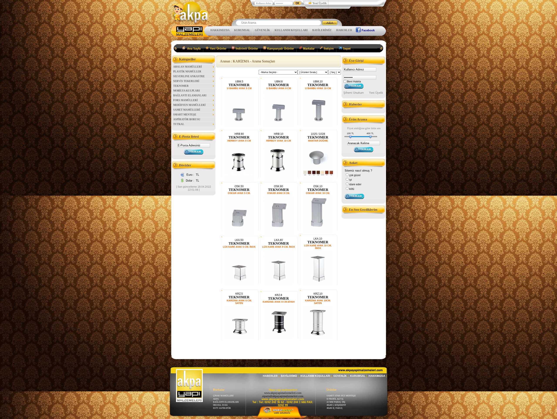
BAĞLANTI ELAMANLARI (189, 95)
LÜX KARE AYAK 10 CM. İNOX (318, 246)
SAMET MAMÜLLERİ (186, 109)
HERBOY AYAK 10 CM (278, 140)
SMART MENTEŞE (184, 114)
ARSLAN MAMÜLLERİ (187, 66)
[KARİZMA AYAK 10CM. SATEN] (318, 339)
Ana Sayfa (193, 48)
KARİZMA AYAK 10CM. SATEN (318, 301)
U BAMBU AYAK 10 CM (318, 88)
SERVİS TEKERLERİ (186, 81)
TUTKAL (178, 124)
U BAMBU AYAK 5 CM (239, 88)
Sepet (346, 48)
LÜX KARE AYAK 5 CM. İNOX (239, 246)
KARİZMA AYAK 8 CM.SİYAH (279, 301)
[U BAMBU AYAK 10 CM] (318, 126)
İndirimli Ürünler (246, 48)
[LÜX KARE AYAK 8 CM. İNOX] (278, 283)
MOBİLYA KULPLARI (186, 90)
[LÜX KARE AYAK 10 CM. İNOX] (318, 285)
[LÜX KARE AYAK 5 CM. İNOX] (239, 283)
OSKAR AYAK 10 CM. (318, 193)
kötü (351, 188)
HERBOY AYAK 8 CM (239, 140)
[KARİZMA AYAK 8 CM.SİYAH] (278, 337)
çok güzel (355, 175)
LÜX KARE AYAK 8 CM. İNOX (278, 246)
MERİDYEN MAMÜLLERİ (189, 105)
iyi (350, 179)
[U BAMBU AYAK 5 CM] (239, 126)
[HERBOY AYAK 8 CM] (239, 180)
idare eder (355, 184)
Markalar (308, 48)
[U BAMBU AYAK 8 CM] (278, 126)
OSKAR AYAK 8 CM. (278, 193)
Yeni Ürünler (217, 48)
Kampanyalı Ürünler (280, 48)
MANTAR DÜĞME (318, 140)
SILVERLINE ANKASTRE (189, 76)
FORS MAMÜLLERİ (185, 100)
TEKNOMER (181, 85)
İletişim (328, 48)
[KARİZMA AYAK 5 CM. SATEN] (239, 339)
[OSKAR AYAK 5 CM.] (239, 234)
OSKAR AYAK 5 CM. (239, 193)
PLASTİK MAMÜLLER (187, 71)
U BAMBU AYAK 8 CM (278, 88)
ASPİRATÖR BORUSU (186, 119)
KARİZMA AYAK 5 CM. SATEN (239, 301)
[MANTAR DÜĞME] (318, 180)
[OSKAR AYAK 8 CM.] (278, 234)
